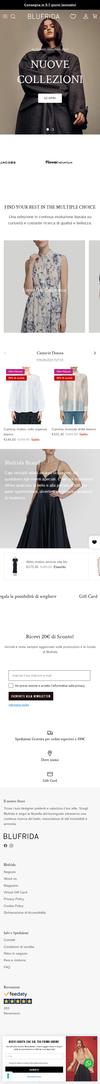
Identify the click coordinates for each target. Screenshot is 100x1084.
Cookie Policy (13, 906)
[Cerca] (15, 16)
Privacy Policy (14, 899)
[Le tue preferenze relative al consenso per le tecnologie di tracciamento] (8, 1076)
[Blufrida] (43, 16)
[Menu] (5, 16)
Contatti (9, 940)
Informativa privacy (19, 704)
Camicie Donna (50, 353)
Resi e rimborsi (15, 960)
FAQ (7, 967)
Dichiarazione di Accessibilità (25, 912)
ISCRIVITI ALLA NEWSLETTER (31, 696)
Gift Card (67, 596)
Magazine (11, 885)
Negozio (10, 872)
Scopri (50, 98)
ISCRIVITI (34, 1069)
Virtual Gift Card (15, 892)
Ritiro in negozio (15, 953)
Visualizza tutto (50, 359)
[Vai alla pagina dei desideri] (73, 16)
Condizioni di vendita (19, 947)
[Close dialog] (95, 1039)
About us (10, 878)
